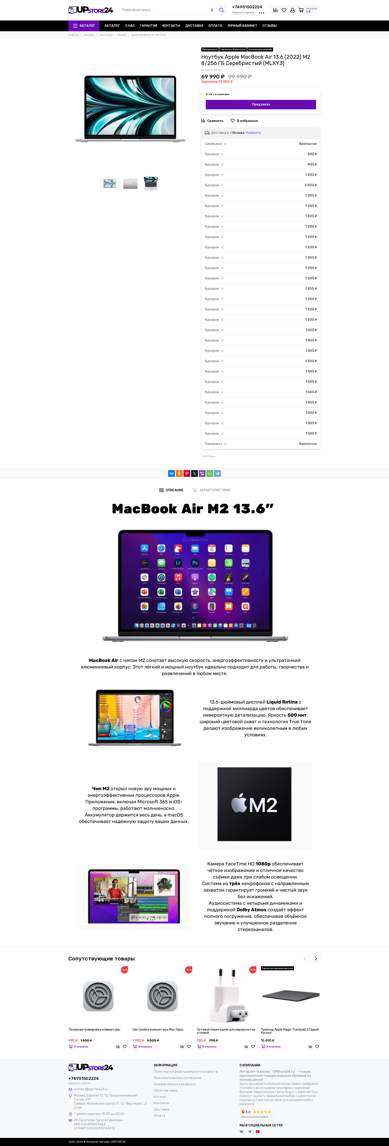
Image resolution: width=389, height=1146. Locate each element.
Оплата (215, 26)
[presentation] (304, 958)
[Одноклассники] (179, 473)
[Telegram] (217, 473)
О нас (130, 26)
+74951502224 (247, 6)
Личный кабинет (242, 26)
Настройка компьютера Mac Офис (158, 1030)
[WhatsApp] (209, 473)
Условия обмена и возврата (175, 1084)
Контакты (171, 26)
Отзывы (269, 26)
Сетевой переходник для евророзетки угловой (226, 1031)
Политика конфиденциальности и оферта (185, 1072)
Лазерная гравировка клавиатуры (94, 1030)
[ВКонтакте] (171, 473)
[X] (194, 473)
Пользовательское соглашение (177, 1078)
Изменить (253, 133)
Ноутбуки (209, 456)
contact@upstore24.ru (91, 1089)
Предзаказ (261, 104)
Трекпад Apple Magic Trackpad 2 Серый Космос (290, 1031)
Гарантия (148, 26)
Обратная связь (166, 1090)
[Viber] (202, 473)
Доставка (194, 26)
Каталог (87, 26)
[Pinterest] (186, 473)
